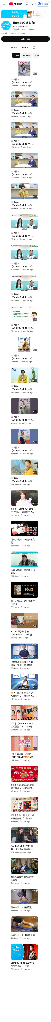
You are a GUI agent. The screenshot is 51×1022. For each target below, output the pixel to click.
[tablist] (25, 47)
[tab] (14, 47)
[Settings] (32, 3)
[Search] (27, 3)
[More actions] (37, 80)
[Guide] (3, 3)
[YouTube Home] (15, 4)
